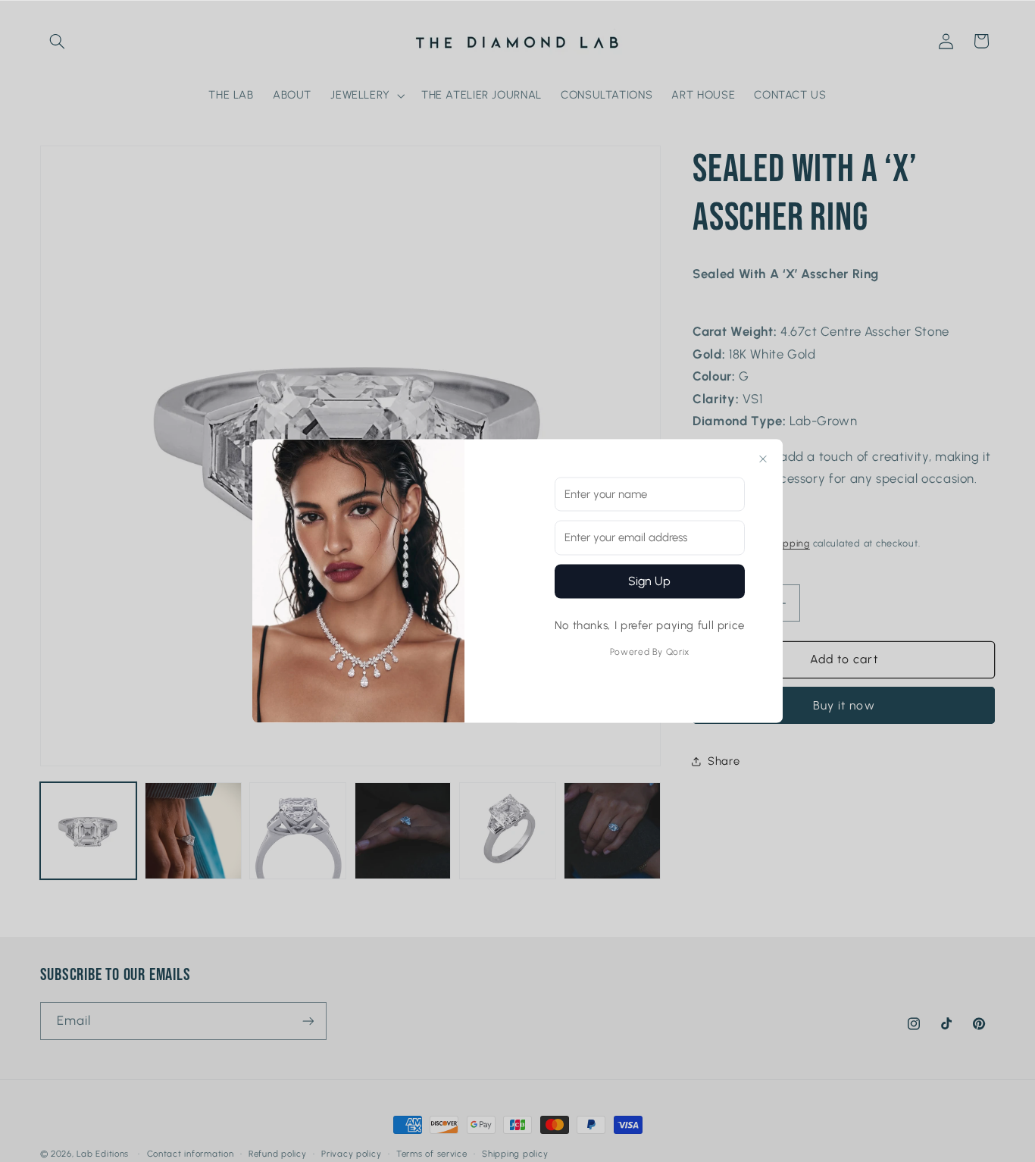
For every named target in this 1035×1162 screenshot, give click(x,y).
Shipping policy (515, 1153)
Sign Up (649, 580)
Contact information (190, 1153)
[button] (57, 40)
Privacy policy (351, 1153)
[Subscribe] (307, 1020)
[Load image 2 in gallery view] (193, 830)
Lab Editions (103, 1153)
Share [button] (724, 761)
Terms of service (431, 1153)
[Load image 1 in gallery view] (88, 830)
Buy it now (844, 705)
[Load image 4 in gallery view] (403, 830)
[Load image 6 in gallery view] (612, 830)
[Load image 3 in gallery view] (297, 830)
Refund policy (278, 1153)
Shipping (789, 544)
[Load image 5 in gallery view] (507, 830)
